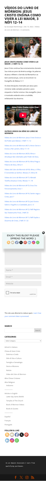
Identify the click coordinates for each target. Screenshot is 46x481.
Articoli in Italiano (11, 347)
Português (8, 425)
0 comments (25, 30)
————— (9, 389)
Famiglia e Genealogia (14, 362)
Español (7, 417)
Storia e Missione (12, 366)
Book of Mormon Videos (15, 404)
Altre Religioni (10, 382)
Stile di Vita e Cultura (13, 358)
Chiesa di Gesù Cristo (12, 351)
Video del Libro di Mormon (16, 374)
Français (8, 420)
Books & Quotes (12, 409)
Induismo (9, 385)
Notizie (8, 370)
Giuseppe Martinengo (14, 27)
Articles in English (11, 393)
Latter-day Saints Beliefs (15, 397)
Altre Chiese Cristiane (12, 378)
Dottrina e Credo (12, 354)
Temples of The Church (14, 401)
